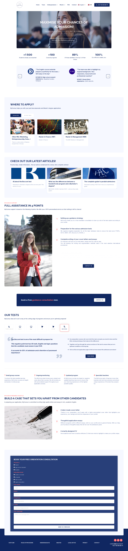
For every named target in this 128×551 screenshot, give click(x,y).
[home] (20, 5)
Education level (18, 472)
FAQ (68, 4)
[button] (52, 5)
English (82, 4)
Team (43, 4)
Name (15, 491)
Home (37, 4)
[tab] (15, 115)
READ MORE (90, 356)
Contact (74, 4)
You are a (16, 462)
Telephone (17, 498)
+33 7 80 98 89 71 (103, 5)
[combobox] (81, 4)
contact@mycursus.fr (116, 544)
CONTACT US (88, 266)
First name (17, 484)
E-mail (16, 504)
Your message (18, 511)
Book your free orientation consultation (63, 40)
